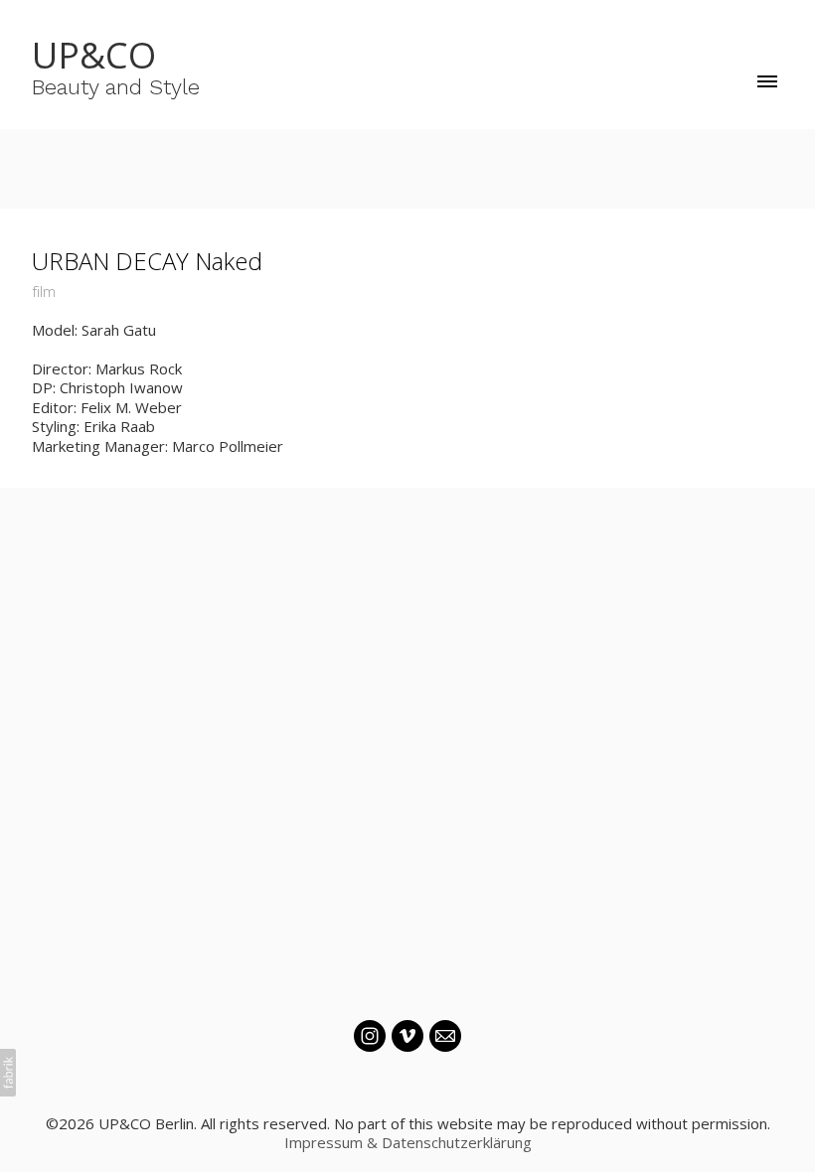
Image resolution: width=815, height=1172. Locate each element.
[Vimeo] (407, 1036)
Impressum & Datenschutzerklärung (408, 1142)
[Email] (445, 1036)
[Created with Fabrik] (8, 1073)
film (44, 291)
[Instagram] (370, 1036)
